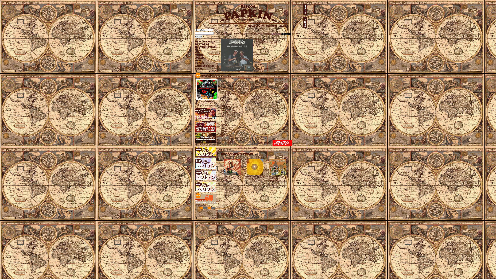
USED (203, 50)
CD (197, 52)
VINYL (199, 55)
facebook (305, 9)
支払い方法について (241, 215)
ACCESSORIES (204, 66)
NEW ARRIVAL (205, 42)
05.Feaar (224, 133)
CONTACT (272, 26)
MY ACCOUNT (257, 26)
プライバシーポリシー (271, 215)
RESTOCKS (203, 44)
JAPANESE (203, 63)
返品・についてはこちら (270, 148)
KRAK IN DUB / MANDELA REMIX (255, 178)
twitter (305, 22)
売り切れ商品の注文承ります (206, 144)
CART (283, 26)
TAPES (199, 58)
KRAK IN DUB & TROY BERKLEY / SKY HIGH (232, 178)
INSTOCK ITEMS (205, 47)
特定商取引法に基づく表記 (226, 215)
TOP (222, 34)
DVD (198, 61)
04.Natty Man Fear (228, 131)
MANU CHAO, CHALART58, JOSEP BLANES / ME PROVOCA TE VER (277, 179)
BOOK (199, 69)
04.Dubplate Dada (228, 111)
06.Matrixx (225, 135)
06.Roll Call (225, 115)
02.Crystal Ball (226, 107)
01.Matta (224, 125)
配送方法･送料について (256, 215)
